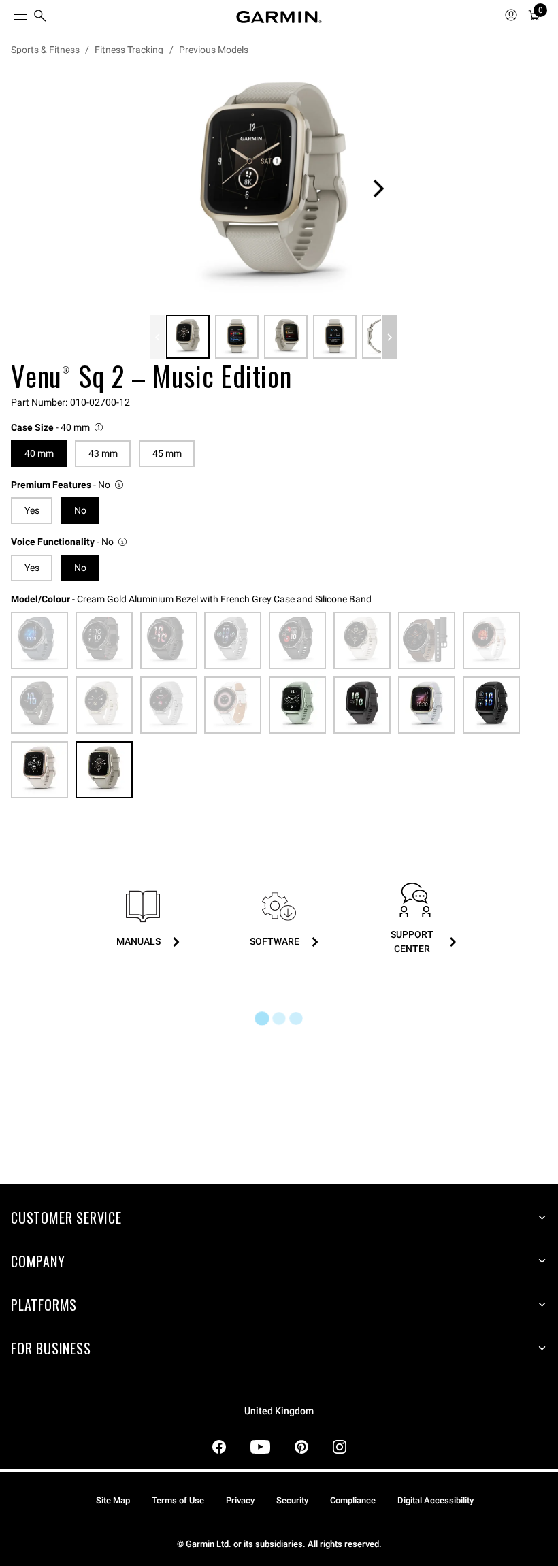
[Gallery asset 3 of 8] (286, 337)
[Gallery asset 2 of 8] (237, 337)
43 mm (103, 453)
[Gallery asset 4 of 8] (335, 337)
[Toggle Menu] (8, 13)
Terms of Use (178, 1500)
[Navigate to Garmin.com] (279, 17)
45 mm (167, 453)
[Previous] (157, 337)
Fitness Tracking (129, 49)
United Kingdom (279, 1411)
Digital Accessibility (435, 1500)
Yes (31, 510)
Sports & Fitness (45, 49)
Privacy (240, 1500)
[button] (58, 428)
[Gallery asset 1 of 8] (273, 188)
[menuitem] (40, 17)
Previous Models (213, 49)
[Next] (378, 188)
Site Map (113, 1500)
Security (292, 1500)
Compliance (353, 1500)
